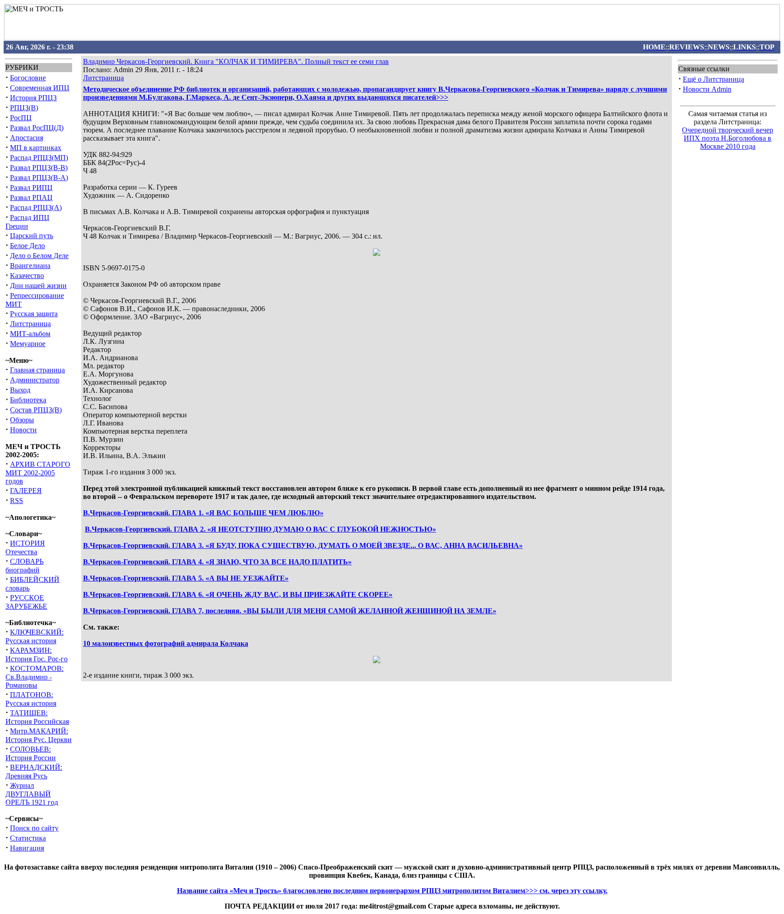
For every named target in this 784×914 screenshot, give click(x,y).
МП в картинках (35, 148)
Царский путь (31, 235)
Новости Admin (707, 89)
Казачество (27, 275)
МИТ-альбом (30, 333)
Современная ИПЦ (39, 88)
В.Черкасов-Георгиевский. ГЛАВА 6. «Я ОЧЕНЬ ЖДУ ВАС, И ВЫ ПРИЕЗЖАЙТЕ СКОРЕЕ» (237, 594)
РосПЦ (21, 118)
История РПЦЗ (33, 98)
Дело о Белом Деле (39, 255)
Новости (23, 430)
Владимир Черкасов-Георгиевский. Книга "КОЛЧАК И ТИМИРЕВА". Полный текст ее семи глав (236, 61)
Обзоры (22, 420)
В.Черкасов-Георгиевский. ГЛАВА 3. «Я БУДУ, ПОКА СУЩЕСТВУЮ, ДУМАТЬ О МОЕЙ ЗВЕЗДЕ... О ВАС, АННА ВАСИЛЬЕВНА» (303, 545)
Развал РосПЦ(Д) (37, 128)
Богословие (28, 78)
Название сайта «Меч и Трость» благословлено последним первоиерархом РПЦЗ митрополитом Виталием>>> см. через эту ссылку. (392, 890)
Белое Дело (27, 245)
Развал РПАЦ (31, 197)
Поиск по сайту (34, 828)
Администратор (34, 380)
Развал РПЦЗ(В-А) (39, 177)
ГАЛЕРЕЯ (26, 490)
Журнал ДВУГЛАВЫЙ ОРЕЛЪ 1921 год (31, 794)
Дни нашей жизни (38, 285)
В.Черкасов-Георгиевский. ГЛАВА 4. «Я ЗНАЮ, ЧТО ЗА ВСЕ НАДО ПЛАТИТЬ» (217, 562)
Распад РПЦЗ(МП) (39, 157)
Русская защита (34, 314)
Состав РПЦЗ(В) (36, 410)
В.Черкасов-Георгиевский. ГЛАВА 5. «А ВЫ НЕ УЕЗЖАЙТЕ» (186, 578)
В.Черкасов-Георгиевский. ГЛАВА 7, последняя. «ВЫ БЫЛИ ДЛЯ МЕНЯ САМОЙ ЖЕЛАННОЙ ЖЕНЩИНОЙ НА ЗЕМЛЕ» (289, 611)
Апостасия (26, 138)
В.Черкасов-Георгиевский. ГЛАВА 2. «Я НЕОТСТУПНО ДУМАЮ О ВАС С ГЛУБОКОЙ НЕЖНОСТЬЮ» (260, 529)
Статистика (28, 838)
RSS (16, 500)
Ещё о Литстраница (713, 79)
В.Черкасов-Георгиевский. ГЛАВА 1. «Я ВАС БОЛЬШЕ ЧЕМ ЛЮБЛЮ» (203, 513)
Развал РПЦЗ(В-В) (39, 167)
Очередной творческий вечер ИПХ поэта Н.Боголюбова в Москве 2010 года (727, 138)
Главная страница (37, 370)
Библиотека (28, 400)
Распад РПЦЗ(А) (36, 207)
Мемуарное (27, 343)
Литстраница (30, 323)
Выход (20, 390)
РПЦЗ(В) (24, 108)
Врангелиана (30, 265)
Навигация (27, 848)
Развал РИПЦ (31, 187)
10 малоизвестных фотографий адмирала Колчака (165, 643)
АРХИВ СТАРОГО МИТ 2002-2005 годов (37, 472)
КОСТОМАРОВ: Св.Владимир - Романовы (34, 677)
